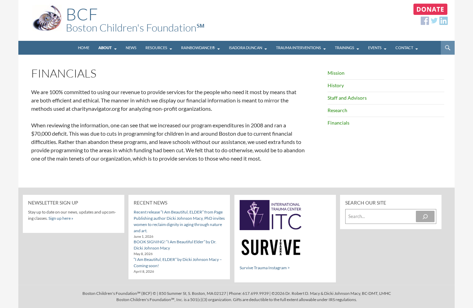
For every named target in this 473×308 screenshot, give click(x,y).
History (336, 85)
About (105, 47)
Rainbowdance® (198, 47)
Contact (404, 47)
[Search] (425, 216)
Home (83, 47)
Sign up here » (60, 218)
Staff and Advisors (347, 98)
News (131, 47)
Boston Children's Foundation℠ (135, 20)
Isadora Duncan (245, 47)
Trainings (344, 47)
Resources (156, 47)
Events (375, 47)
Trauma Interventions (298, 47)
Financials (338, 123)
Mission (336, 73)
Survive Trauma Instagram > (265, 267)
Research (337, 110)
